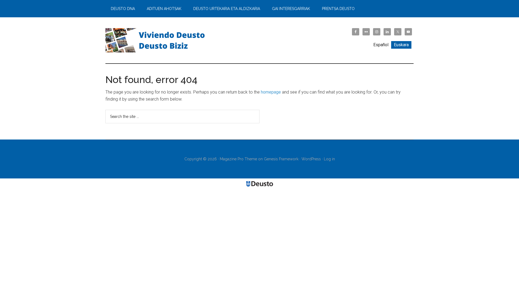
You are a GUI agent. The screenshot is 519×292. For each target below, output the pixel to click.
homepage (271, 92)
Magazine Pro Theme (238, 159)
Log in (329, 159)
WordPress (311, 159)
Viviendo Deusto (156, 40)
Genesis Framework (281, 159)
